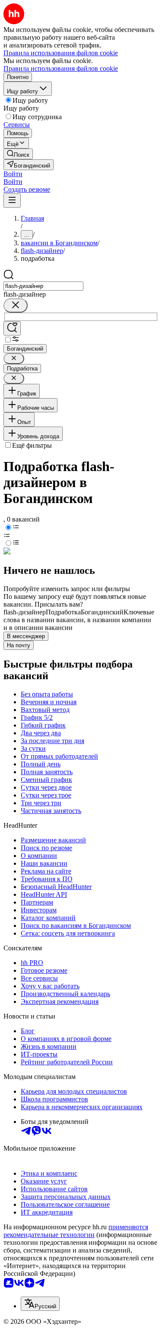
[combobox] (43, 286)
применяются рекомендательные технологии (75, 1230)
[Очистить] (15, 305)
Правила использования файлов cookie (60, 68)
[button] (12, 173)
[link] (18, 154)
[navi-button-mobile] (12, 200)
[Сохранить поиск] (12, 328)
